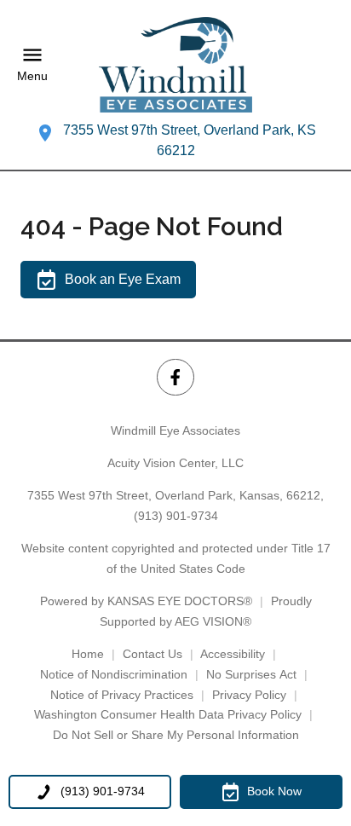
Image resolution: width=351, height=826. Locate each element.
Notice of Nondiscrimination (113, 674)
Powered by (146, 601)
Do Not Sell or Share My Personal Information (176, 735)
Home (88, 654)
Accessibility (232, 654)
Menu (32, 77)
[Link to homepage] (175, 65)
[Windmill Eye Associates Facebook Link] (175, 377)
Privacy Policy (249, 695)
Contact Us (152, 654)
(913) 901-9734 (176, 516)
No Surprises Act (251, 674)
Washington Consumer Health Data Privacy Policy (168, 714)
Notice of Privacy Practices (121, 695)
